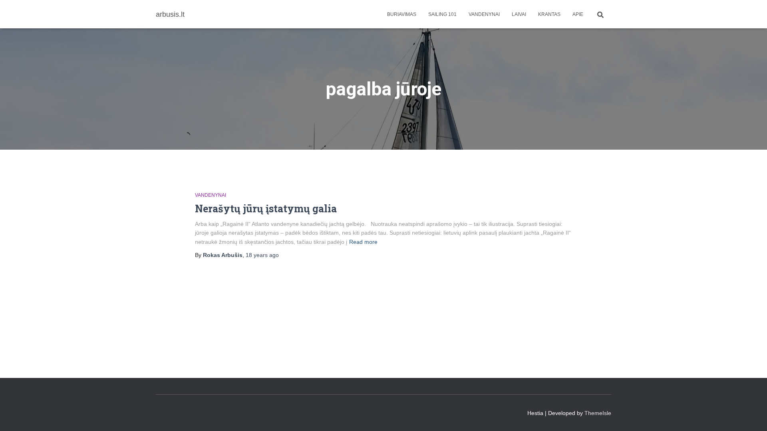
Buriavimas (401, 14)
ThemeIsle (597, 413)
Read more (363, 242)
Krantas (549, 14)
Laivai (519, 14)
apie (577, 14)
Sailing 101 (442, 14)
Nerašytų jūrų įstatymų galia (266, 208)
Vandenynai (484, 14)
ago (262, 255)
